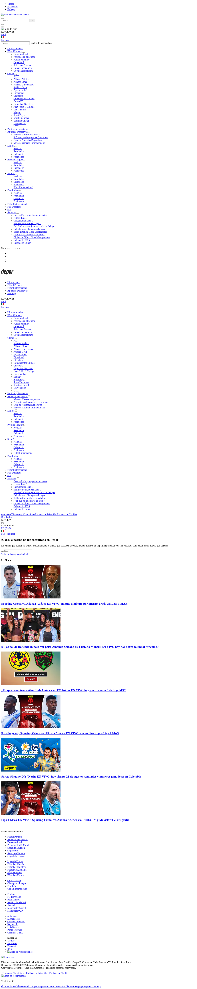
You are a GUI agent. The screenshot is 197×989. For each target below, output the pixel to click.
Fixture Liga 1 (20, 218)
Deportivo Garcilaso (23, 104)
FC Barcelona (14, 897)
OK (32, 20)
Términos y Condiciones (23, 514)
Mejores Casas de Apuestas (27, 134)
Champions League (16, 883)
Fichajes (11, 9)
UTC (16, 126)
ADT (16, 76)
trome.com (60, 986)
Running (11, 293)
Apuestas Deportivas (17, 131)
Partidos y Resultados (17, 129)
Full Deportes (14, 206)
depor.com (6, 514)
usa (9, 209)
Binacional (19, 93)
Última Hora (13, 282)
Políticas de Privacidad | (37, 973)
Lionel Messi (13, 918)
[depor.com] (7, 277)
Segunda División (16, 847)
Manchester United (16, 908)
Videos (10, 3)
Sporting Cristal (21, 120)
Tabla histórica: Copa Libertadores (30, 231)
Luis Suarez (13, 927)
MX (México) (8, 533)
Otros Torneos (14, 880)
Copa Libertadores (23, 68)
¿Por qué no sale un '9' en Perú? (29, 234)
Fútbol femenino (22, 59)
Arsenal (11, 905)
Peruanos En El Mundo (18, 845)
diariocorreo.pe (73, 986)
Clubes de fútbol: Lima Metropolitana (32, 237)
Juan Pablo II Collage (24, 107)
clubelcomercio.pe (24, 986)
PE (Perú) (6, 528)
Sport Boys (19, 115)
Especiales (12, 6)
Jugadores (12, 916)
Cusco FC (18, 101)
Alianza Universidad (24, 84)
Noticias (18, 148)
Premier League (15, 159)
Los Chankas (20, 109)
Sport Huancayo (21, 118)
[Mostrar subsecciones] (23, 52)
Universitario (20, 123)
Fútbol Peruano (14, 51)
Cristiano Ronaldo (16, 921)
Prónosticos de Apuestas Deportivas (31, 137)
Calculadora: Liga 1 (23, 220)
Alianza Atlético (21, 79)
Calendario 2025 (22, 240)
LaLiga (10, 145)
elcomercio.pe (8, 986)
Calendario (19, 154)
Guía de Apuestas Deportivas (28, 140)
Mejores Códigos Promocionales (29, 143)
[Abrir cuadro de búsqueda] (2, 18)
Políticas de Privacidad (46, 514)
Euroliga (11, 886)
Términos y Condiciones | (13, 973)
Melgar (17, 112)
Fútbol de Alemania (16, 869)
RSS (9, 949)
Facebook (12, 943)
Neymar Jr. (12, 924)
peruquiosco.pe (88, 986)
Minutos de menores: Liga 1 (27, 223)
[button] (98, 522)
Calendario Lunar (22, 243)
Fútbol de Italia (14, 872)
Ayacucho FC (20, 90)
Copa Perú (19, 62)
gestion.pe (39, 986)
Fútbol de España (15, 864)
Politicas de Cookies (67, 514)
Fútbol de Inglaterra (16, 867)
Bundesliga (12, 190)
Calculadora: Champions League (29, 229)
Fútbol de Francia (15, 875)
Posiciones (19, 156)
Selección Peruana (22, 65)
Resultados (19, 151)
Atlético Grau (20, 87)
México (5, 40)
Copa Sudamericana (23, 70)
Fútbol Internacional (23, 187)
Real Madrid (13, 899)
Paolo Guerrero (14, 930)
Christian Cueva (15, 932)
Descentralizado (21, 54)
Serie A (11, 173)
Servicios (11, 212)
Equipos (11, 894)
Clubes (10, 73)
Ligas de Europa (15, 861)
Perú (3, 34)
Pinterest (11, 946)
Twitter (10, 940)
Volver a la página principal (14, 554)
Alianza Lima (20, 82)
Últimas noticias (15, 48)
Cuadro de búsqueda (40, 43)
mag (98, 986)
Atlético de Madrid (16, 902)
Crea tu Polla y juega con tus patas (30, 215)
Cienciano (18, 95)
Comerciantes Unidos (24, 98)
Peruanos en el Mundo (24, 57)
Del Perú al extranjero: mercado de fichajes (34, 226)
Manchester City (15, 910)
